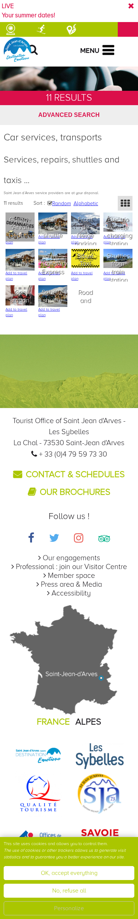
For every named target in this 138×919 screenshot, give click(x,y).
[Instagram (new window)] (79, 539)
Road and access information (87, 304)
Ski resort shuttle (53, 227)
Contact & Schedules (75, 474)
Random (61, 203)
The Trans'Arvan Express (54, 264)
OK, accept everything (69, 873)
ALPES (88, 721)
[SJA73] (100, 793)
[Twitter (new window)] (54, 539)
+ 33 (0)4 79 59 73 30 (73, 454)
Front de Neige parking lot (85, 235)
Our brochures (75, 492)
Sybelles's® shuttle (54, 296)
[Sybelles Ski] (100, 755)
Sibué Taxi (85, 260)
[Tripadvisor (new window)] (104, 539)
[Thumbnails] (125, 203)
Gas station (19, 296)
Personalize (69, 908)
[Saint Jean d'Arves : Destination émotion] (38, 755)
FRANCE (53, 721)
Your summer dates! (28, 15)
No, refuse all (69, 890)
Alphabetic (86, 203)
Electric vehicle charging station (119, 231)
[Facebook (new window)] (31, 539)
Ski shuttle (20, 260)
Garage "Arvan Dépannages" (22, 227)
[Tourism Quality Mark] (38, 793)
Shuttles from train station (118, 268)
